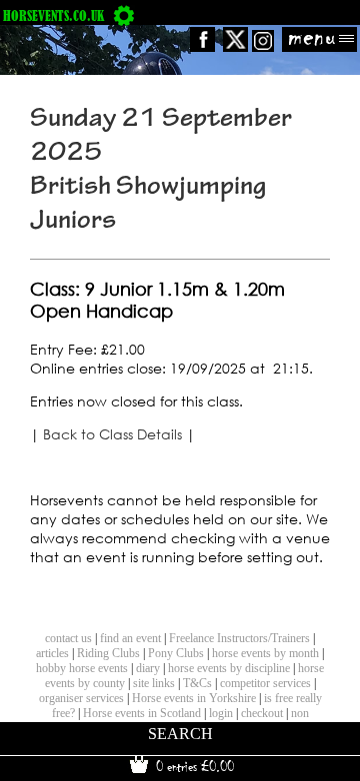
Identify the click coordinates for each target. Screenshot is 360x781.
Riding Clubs (108, 653)
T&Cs (197, 683)
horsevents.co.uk (53, 15)
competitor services (265, 683)
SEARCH (180, 733)
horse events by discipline (229, 668)
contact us (68, 638)
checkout (262, 713)
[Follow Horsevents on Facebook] (202, 46)
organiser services (81, 698)
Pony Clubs (176, 653)
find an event (130, 638)
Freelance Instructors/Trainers (239, 638)
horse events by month (265, 653)
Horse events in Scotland (142, 713)
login (221, 713)
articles (52, 653)
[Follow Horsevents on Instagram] (263, 46)
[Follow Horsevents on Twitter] (235, 46)
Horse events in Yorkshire (194, 698)
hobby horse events (82, 668)
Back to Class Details (112, 433)
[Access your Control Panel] (124, 15)
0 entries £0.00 (193, 766)
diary (148, 668)
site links (154, 683)
